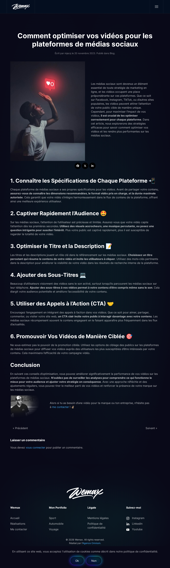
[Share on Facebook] (78, 166)
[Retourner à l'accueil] (21, 6)
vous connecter (35, 447)
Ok (77, 560)
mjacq (68, 53)
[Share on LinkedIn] (92, 166)
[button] (156, 6)
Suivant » (151, 428)
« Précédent (20, 428)
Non (93, 560)
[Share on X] (85, 166)
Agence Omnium (91, 543)
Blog (112, 53)
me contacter (60, 407)
